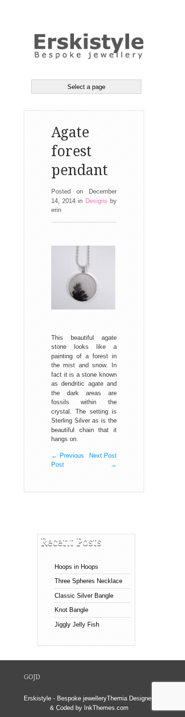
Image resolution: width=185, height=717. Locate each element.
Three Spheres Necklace (88, 580)
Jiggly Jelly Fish (77, 624)
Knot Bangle (71, 609)
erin (56, 209)
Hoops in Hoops (76, 566)
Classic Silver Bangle (84, 595)
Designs (96, 200)
